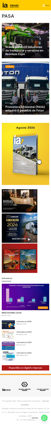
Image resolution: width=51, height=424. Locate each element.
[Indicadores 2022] (8, 356)
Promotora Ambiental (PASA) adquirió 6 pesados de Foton (25, 108)
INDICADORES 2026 (11, 312)
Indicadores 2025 (24, 321)
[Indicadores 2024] (8, 335)
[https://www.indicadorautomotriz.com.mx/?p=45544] (25, 184)
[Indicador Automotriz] (11, 5)
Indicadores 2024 (24, 332)
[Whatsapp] (44, 418)
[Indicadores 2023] (8, 345)
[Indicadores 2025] (8, 324)
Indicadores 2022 (24, 353)
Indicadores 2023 (24, 342)
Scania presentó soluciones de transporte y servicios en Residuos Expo (24, 50)
